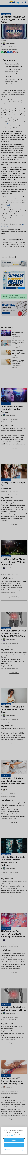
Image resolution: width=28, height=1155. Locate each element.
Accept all (14, 1140)
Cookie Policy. (10, 1135)
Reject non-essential (14, 1145)
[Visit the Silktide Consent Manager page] (22, 1149)
